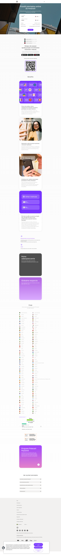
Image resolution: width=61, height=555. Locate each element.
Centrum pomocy (19, 505)
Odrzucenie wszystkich (38, 547)
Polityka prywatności (20, 535)
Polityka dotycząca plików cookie (22, 514)
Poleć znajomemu (19, 507)
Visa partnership (19, 512)
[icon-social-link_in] (20, 530)
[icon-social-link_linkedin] (25, 530)
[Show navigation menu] (44, 2)
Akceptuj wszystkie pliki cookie (38, 544)
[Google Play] (30, 55)
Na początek (30, 29)
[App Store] (24, 55)
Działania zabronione (20, 521)
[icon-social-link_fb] (17, 530)
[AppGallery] (37, 55)
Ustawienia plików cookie (38, 550)
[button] (3, 547)
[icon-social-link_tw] (27, 530)
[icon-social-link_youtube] (22, 530)
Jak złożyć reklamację (20, 519)
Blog (17, 500)
